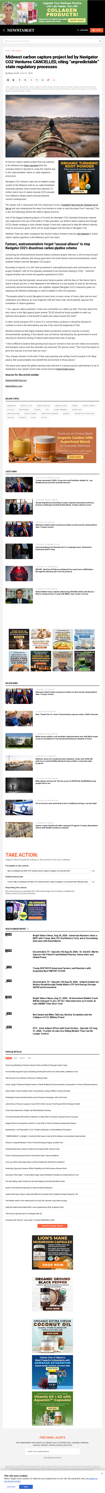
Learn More (11, 1487)
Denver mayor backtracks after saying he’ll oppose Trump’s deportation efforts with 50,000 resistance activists (67, 827)
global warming (15, 89)
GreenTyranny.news (65, 369)
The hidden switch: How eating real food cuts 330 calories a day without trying (36, 1201)
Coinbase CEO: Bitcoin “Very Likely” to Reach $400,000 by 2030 (30, 1220)
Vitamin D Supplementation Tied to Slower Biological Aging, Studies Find (34, 1143)
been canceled (31, 165)
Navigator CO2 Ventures (87, 89)
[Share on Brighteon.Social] (8, 80)
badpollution (24, 87)
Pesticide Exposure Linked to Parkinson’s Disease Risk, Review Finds (32, 1149)
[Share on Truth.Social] (37, 80)
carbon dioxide (47, 87)
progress (15, 91)
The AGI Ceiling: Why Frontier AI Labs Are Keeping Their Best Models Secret (35, 1181)
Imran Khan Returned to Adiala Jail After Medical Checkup (28, 1110)
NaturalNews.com (13, 386)
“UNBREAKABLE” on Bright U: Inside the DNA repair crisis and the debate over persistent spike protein (45, 1136)
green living (25, 89)
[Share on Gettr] (48, 80)
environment (84, 87)
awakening (14, 87)
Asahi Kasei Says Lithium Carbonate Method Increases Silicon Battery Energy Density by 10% (41, 1194)
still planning (83, 233)
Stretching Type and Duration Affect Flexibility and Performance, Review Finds (36, 1168)
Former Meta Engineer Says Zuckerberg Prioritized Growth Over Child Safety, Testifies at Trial (41, 1072)
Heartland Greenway (62, 89)
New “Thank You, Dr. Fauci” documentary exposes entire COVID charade (67, 714)
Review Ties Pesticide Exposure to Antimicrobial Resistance (28, 1188)
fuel (6, 89)
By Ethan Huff (12, 73)
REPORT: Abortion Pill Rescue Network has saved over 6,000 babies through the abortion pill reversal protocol (64, 570)
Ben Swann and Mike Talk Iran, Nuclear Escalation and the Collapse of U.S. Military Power (62, 1016)
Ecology (76, 87)
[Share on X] (25, 80)
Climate (56, 87)
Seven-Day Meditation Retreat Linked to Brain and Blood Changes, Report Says (36, 1065)
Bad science (16, 51)
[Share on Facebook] (20, 80)
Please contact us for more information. (20, 893)
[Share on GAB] (43, 80)
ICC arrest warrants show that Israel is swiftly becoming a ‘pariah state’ (66, 803)
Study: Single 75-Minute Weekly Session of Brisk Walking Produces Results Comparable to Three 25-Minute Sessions (51, 1084)
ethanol (93, 87)
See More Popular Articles (52, 1226)
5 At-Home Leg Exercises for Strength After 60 (23, 1214)
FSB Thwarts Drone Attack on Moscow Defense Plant (26, 1078)
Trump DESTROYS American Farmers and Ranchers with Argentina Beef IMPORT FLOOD (62, 969)
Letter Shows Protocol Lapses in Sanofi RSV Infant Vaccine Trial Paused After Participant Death (42, 1104)
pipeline (8, 91)
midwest (74, 89)
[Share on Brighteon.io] (14, 80)
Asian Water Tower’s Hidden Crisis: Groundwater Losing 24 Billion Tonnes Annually (37, 1091)
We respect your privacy (52, 1457)
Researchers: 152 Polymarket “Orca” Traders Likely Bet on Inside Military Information (38, 1130)
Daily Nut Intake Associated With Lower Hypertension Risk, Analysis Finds (34, 1207)
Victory (28, 91)
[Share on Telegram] (31, 80)
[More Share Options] (54, 80)
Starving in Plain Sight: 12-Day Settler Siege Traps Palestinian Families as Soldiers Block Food (42, 1175)
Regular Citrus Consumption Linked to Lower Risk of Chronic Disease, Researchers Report (40, 1123)
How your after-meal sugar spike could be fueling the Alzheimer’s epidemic (35, 1162)
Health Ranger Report (15, 929)
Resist (22, 91)
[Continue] (77, 1452)
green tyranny (49, 89)
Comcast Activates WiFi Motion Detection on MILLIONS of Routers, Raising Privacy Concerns (41, 1117)
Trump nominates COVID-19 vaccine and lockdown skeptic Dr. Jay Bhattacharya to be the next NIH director (64, 481)
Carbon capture (35, 87)
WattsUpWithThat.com (16, 380)
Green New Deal (37, 89)
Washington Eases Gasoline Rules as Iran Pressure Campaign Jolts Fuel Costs (36, 1097)
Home (7, 51)
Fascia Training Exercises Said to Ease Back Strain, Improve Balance (32, 1156)
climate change (66, 87)
